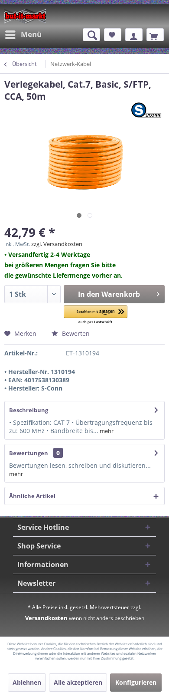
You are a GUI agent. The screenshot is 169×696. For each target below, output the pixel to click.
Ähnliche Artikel (32, 496)
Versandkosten (46, 618)
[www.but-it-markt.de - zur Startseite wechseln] (25, 16)
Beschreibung (28, 410)
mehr (106, 431)
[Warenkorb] (155, 34)
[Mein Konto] (134, 34)
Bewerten (75, 333)
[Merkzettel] (112, 34)
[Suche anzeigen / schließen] (91, 34)
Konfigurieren (135, 682)
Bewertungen (28, 453)
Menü (31, 34)
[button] (95, 315)
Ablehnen (27, 682)
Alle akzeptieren (78, 682)
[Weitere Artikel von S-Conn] (148, 110)
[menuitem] (23, 34)
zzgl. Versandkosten (56, 244)
